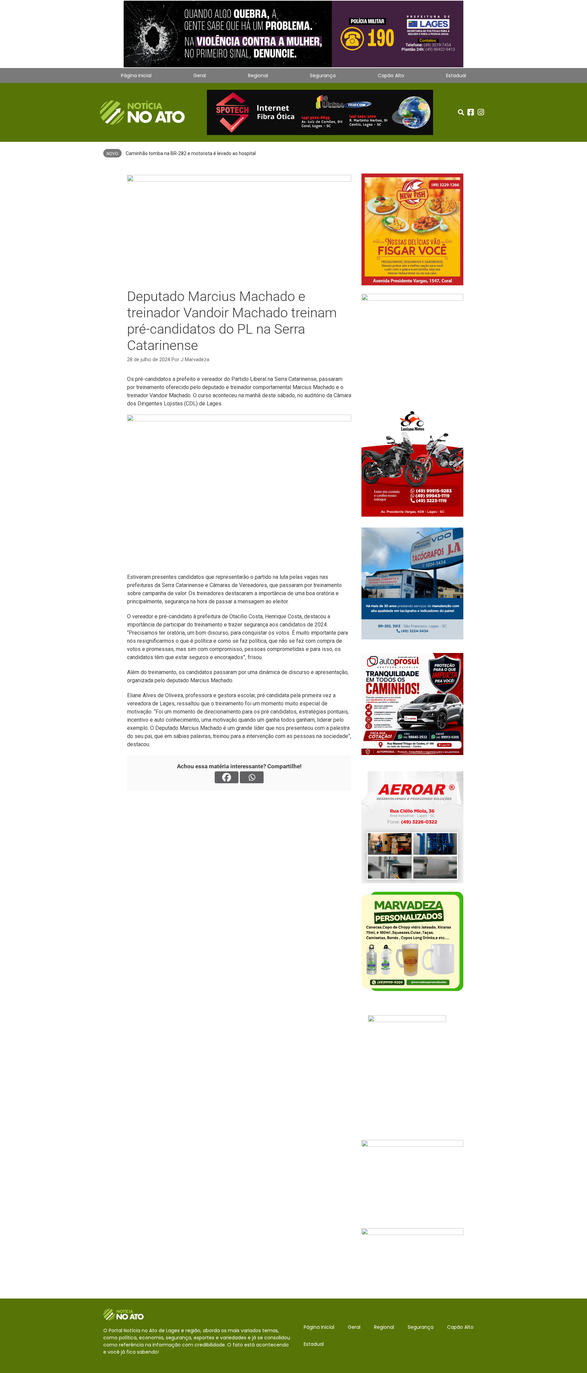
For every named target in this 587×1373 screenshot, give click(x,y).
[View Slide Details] (293, 34)
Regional (258, 75)
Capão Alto (391, 75)
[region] (293, 34)
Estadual (456, 75)
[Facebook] (226, 777)
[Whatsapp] (252, 777)
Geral (199, 75)
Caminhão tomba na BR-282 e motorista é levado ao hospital (191, 153)
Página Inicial (136, 75)
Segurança (323, 75)
